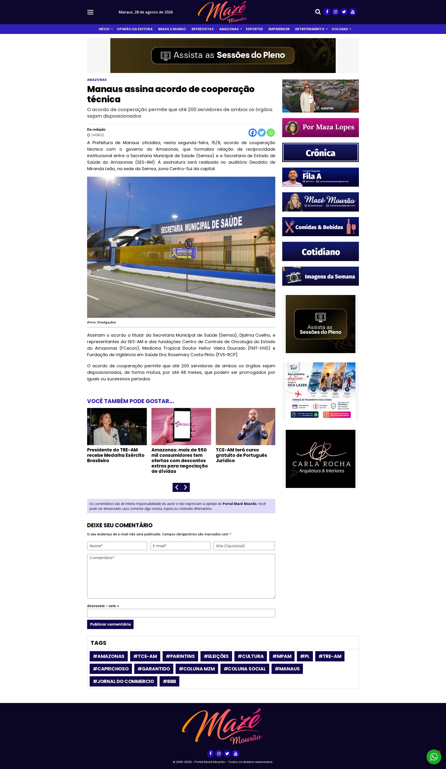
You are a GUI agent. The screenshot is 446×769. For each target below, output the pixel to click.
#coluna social (245, 669)
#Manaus (287, 669)
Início (104, 29)
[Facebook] (253, 133)
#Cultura (251, 656)
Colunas (340, 29)
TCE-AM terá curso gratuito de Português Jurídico (241, 455)
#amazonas (109, 656)
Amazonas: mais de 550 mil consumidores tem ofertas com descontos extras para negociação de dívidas (179, 460)
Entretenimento (310, 29)
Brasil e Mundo (172, 29)
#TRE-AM (329, 656)
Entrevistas (203, 29)
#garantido (154, 669)
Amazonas (229, 29)
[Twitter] (262, 133)
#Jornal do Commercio (123, 681)
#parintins (180, 656)
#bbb (169, 681)
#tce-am (145, 656)
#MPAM (281, 656)
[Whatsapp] (271, 133)
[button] (433, 756)
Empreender (279, 29)
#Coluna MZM (197, 669)
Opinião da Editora (135, 29)
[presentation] (177, 487)
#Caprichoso (111, 669)
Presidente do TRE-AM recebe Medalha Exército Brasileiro (115, 455)
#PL (304, 656)
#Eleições (216, 656)
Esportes (254, 29)
